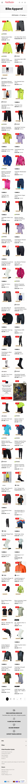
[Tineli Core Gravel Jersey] (7, 678)
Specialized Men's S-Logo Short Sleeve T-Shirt (20, 512)
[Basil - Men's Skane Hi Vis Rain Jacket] (7, 477)
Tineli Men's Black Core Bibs (7, 218)
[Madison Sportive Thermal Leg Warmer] (20, 206)
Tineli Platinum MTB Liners (19, 330)
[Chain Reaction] (9, 2)
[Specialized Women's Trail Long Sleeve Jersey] (20, 296)
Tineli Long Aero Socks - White (20, 645)
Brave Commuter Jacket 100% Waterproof (20, 601)
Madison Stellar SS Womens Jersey (19, 419)
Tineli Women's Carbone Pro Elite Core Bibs (7, 262)
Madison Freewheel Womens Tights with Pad (19, 466)
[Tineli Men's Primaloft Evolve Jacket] (7, 656)
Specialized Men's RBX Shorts (20, 60)
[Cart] (25, 2)
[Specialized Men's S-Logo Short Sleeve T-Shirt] (20, 499)
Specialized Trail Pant (20, 127)
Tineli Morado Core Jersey (19, 150)
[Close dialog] (25, 384)
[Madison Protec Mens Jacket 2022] (7, 25)
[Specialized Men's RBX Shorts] (20, 48)
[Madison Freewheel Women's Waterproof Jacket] (20, 273)
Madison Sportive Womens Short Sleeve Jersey (6, 442)
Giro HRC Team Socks (6, 374)
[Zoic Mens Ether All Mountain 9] (7, 296)
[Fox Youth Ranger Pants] (7, 523)
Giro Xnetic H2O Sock (6, 419)
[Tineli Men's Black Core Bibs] (7, 206)
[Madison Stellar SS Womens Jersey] (20, 407)
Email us (3, 758)
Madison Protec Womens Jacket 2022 (6, 60)
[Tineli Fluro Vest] (20, 93)
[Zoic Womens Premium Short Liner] (20, 250)
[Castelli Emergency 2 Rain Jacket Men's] (20, 567)
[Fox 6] (20, 477)
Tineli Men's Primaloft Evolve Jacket (6, 667)
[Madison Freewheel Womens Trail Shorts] (7, 116)
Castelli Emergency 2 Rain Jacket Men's (20, 579)
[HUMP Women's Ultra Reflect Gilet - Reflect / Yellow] (20, 678)
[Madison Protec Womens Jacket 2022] (7, 48)
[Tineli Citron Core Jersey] (7, 138)
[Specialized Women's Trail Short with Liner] (7, 453)
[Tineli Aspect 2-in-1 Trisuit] (20, 543)
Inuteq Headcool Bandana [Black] (5, 645)
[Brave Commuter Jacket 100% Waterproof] (20, 589)
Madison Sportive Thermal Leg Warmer (20, 218)
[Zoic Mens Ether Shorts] (20, 25)
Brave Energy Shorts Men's (6, 601)
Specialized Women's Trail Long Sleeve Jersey (21, 308)
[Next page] (25, 699)
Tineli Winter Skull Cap (6, 330)
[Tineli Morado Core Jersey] (20, 138)
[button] (2, 2)
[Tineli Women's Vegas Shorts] (20, 184)
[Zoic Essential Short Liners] (20, 70)
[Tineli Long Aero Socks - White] (20, 633)
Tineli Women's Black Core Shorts (6, 353)
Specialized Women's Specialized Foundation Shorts (7, 83)
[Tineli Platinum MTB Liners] (20, 318)
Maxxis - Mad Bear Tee (7, 622)
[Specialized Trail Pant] (20, 116)
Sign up (6, 398)
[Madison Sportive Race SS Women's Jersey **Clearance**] (20, 430)
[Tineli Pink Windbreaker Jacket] (20, 160)
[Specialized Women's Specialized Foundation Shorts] (7, 70)
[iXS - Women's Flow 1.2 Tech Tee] (20, 611)
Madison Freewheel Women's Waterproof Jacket (20, 285)
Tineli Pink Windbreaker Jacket (20, 172)
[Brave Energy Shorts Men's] (7, 589)
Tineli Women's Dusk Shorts (6, 511)
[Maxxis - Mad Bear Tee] (7, 611)
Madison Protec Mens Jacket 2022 (6, 37)
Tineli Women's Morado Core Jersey (20, 240)
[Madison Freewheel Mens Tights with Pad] (7, 228)
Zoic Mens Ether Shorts (20, 37)
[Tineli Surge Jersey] (20, 523)
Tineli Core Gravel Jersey (5, 690)
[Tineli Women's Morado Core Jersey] (20, 228)
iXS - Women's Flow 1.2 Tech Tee (20, 623)
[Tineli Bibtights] (20, 341)
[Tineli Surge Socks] (7, 543)
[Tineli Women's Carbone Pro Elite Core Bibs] (7, 250)
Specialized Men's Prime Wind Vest (7, 105)
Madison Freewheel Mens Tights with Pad (6, 240)
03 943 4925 (4, 757)
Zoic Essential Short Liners (19, 82)
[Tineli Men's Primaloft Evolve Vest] (20, 656)
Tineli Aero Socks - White (6, 285)
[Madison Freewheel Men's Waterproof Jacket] (7, 160)
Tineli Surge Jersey (19, 534)
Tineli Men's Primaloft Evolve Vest (20, 667)
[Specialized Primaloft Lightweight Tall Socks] (20, 363)
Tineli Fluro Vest (18, 105)
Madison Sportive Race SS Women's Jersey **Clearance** (20, 442)
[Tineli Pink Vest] (7, 184)
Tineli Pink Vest (5, 195)
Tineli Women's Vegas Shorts (20, 196)
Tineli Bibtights (18, 352)
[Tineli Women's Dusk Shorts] (7, 499)
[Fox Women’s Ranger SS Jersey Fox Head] (7, 567)
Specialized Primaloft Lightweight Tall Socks (20, 375)
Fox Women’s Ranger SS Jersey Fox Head (7, 579)
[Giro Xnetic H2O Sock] (7, 407)
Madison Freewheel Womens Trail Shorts (6, 128)
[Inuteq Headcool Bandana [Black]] (7, 633)
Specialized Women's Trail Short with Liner (6, 465)
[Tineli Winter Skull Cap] (7, 318)
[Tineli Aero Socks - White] (7, 273)
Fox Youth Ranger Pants (7, 534)
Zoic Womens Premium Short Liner (20, 262)
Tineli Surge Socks (6, 555)
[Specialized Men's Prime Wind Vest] (7, 93)
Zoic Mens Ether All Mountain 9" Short (6, 308)
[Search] (19, 2)
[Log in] (22, 2)
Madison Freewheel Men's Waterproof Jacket (6, 173)
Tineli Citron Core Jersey (7, 149)
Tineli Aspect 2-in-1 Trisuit (19, 555)
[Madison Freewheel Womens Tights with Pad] (20, 453)
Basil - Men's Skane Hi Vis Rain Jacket (6, 489)
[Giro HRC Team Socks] (7, 363)
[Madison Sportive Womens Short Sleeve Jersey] (7, 430)
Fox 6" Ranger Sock (19, 488)
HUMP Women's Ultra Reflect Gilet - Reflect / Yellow (20, 691)
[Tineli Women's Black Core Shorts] (7, 341)
